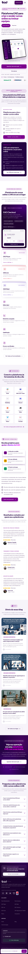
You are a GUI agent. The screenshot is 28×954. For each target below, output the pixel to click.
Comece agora (19, 2)
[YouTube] (10, 893)
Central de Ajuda (4, 924)
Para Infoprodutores (5, 901)
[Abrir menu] (25, 2)
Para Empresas (18, 901)
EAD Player (3, 904)
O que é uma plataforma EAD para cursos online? (11, 798)
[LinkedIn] (6, 893)
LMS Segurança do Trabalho (20, 910)
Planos (2, 913)
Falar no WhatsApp (15, 940)
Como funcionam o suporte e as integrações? (11, 854)
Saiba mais (15, 951)
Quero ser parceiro (9, 499)
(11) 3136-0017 (8, 936)
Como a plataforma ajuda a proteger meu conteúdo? (12, 847)
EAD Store (3, 910)
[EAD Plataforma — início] (4, 2)
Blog (15, 921)
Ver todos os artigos (13, 728)
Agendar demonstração (13, 66)
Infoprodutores (6, 25)
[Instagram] (3, 893)
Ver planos (14, 71)
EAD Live (3, 907)
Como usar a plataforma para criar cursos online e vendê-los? (11, 805)
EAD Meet (17, 904)
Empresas (14, 25)
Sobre (2, 921)
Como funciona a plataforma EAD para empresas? (12, 812)
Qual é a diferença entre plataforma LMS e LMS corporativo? (12, 819)
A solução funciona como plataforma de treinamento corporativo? (13, 826)
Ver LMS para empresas (13, 172)
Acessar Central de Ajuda (13, 874)
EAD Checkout (18, 907)
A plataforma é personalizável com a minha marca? (12, 833)
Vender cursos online (13, 137)
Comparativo (17, 913)
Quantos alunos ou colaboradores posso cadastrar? (11, 840)
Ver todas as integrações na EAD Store (13, 426)
